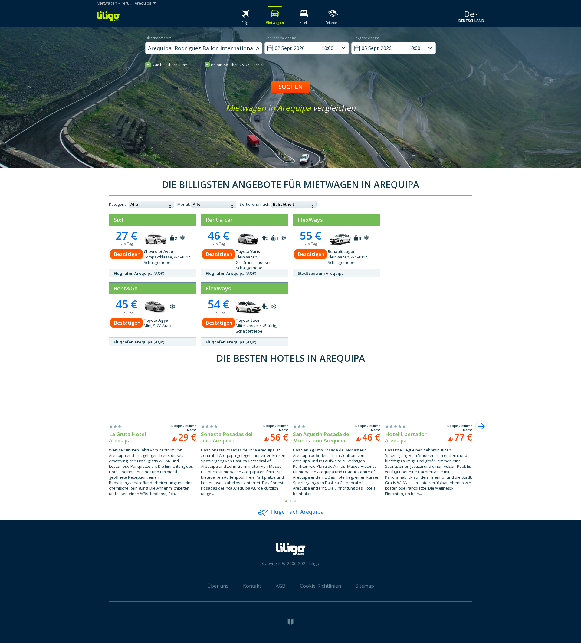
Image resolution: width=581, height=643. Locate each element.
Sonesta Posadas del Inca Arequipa (226, 437)
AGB (280, 585)
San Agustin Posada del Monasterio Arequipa (321, 437)
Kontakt (252, 585)
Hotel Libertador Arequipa (406, 437)
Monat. (183, 204)
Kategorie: (118, 204)
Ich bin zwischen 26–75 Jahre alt (237, 64)
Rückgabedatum (365, 38)
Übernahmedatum (280, 38)
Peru (125, 3)
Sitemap (365, 585)
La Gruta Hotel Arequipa (127, 437)
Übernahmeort (158, 38)
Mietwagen (107, 3)
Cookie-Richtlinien (320, 585)
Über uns (217, 585)
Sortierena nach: (255, 204)
